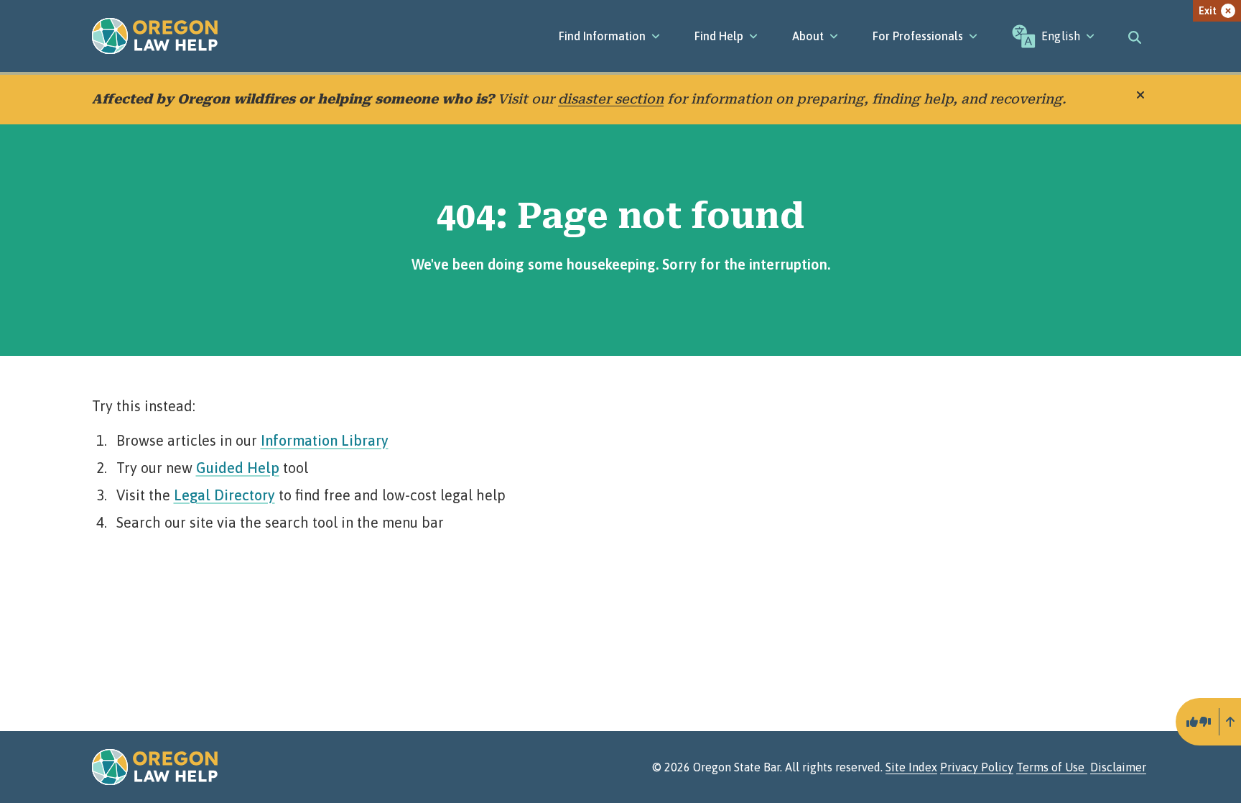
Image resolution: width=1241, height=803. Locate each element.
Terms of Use (1051, 767)
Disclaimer (1118, 767)
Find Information (602, 35)
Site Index (911, 767)
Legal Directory (224, 495)
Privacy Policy (976, 767)
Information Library (325, 440)
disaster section (611, 98)
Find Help (718, 35)
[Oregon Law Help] (155, 36)
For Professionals (918, 35)
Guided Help (237, 467)
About (808, 35)
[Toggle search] (1134, 35)
